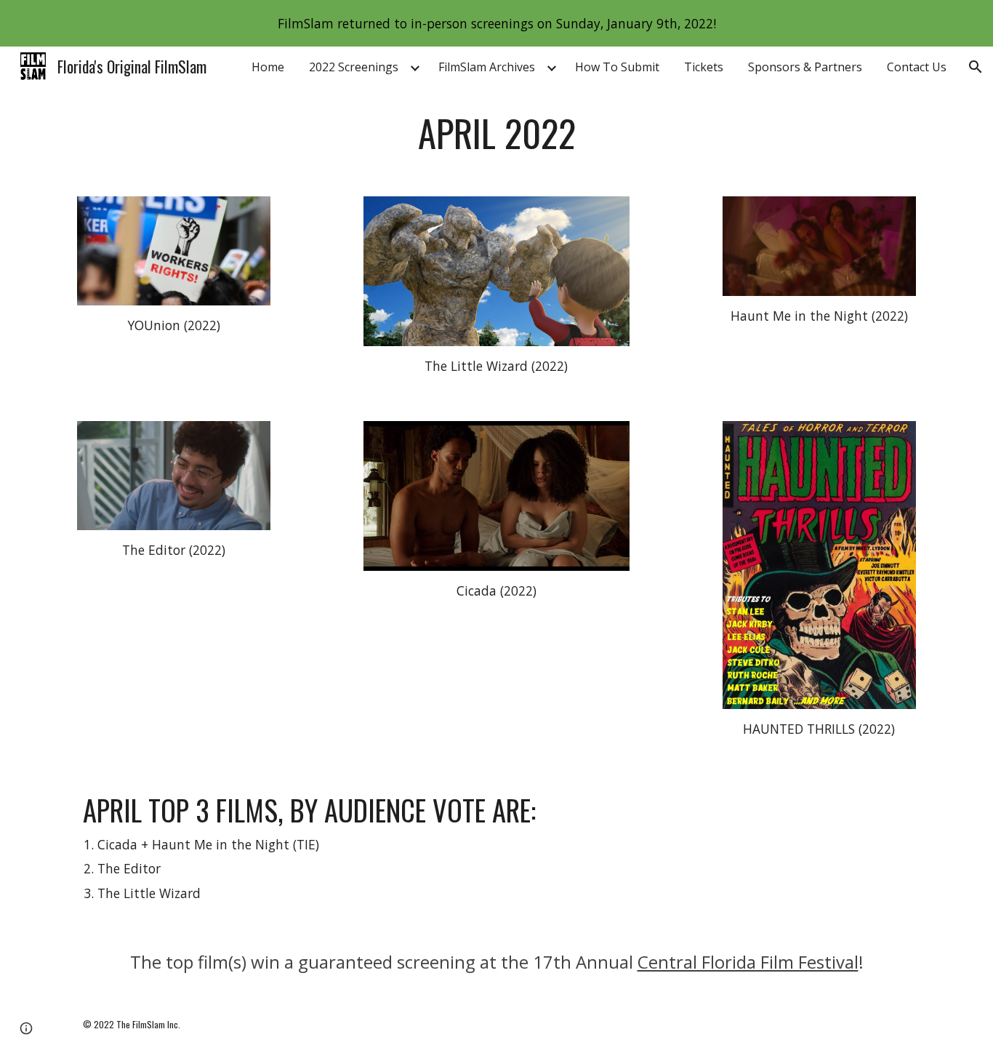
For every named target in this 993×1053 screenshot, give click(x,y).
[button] (975, 66)
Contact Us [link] (916, 67)
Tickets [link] (703, 67)
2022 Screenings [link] (353, 67)
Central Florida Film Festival (748, 962)
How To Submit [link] (617, 67)
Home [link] (268, 67)
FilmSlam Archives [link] (486, 67)
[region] (496, 23)
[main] (496, 133)
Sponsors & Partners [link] (805, 67)
